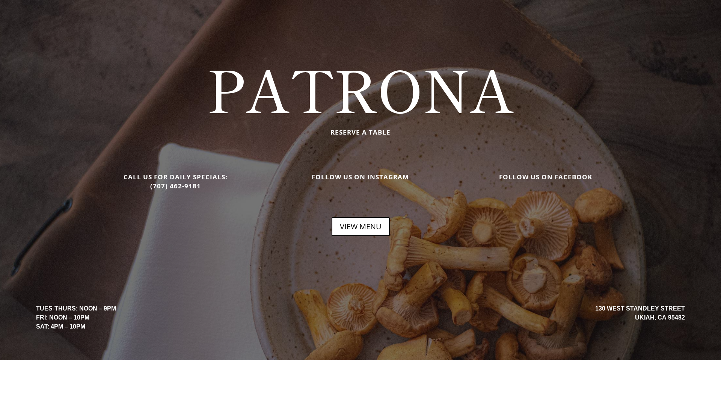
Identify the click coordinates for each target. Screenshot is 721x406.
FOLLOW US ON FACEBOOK (545, 177)
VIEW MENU (361, 226)
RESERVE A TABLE (360, 132)
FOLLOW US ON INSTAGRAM (360, 177)
